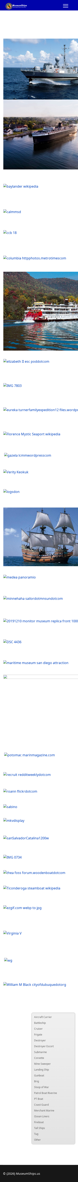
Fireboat (39, 1122)
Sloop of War (41, 1087)
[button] (71, 1017)
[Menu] (65, 6)
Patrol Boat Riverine (45, 1093)
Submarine (40, 1052)
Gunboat (39, 1075)
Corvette (39, 1058)
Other (37, 1140)
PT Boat (38, 1099)
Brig (36, 1081)
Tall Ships (39, 1128)
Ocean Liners (41, 1116)
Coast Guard (41, 1104)
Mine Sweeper (42, 1064)
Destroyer (40, 1040)
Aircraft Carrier (43, 1017)
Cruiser (38, 1028)
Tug (36, 1134)
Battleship (40, 1023)
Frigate (38, 1034)
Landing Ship (41, 1069)
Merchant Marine (44, 1110)
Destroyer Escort (44, 1046)
